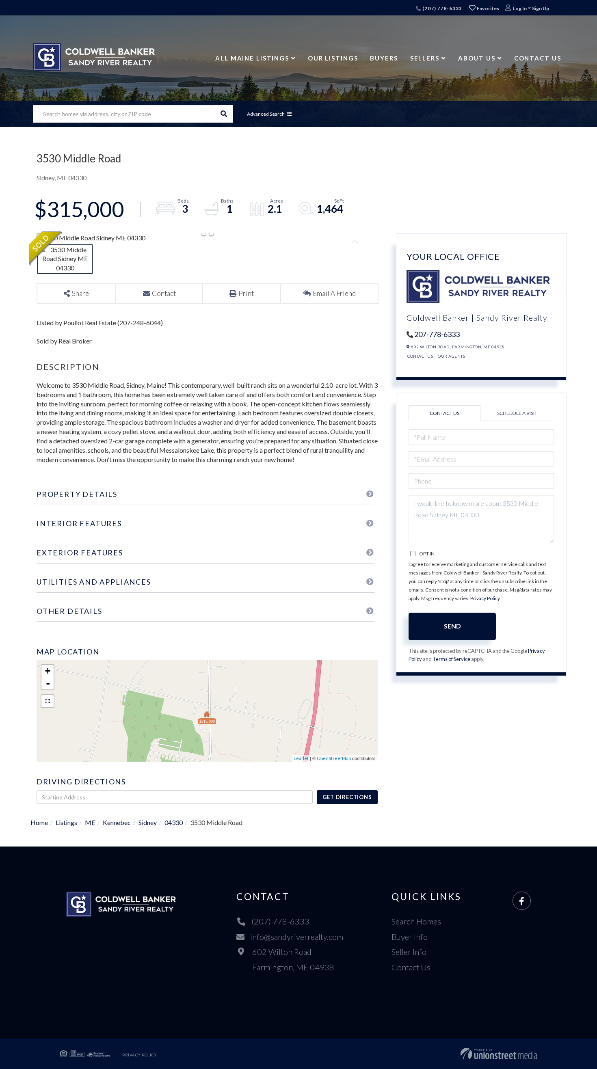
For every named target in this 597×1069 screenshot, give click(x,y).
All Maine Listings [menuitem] (252, 58)
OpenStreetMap (334, 758)
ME (90, 822)
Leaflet (301, 758)
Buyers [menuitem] (384, 58)
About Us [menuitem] (476, 58)
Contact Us (420, 356)
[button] (224, 114)
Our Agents (451, 356)
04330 (173, 822)
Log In (520, 8)
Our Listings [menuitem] (333, 58)
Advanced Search (266, 114)
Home (39, 822)
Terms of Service (451, 659)
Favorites (488, 8)
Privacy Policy (485, 598)
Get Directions (347, 797)
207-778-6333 (437, 334)
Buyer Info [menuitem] (410, 937)
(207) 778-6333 (441, 8)
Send (452, 626)
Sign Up (540, 8)
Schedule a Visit (517, 413)
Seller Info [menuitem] (409, 952)
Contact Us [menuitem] (537, 58)
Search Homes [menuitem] (416, 921)
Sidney (147, 822)
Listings (66, 822)
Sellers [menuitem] (424, 58)
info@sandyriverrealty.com (296, 937)
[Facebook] (521, 901)
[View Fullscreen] (47, 701)
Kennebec (117, 822)
